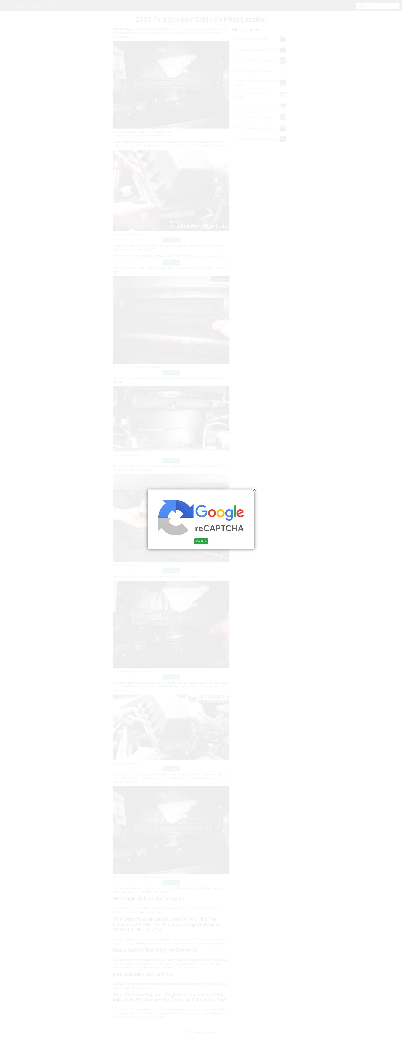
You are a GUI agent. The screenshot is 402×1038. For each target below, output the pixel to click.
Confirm (201, 541)
